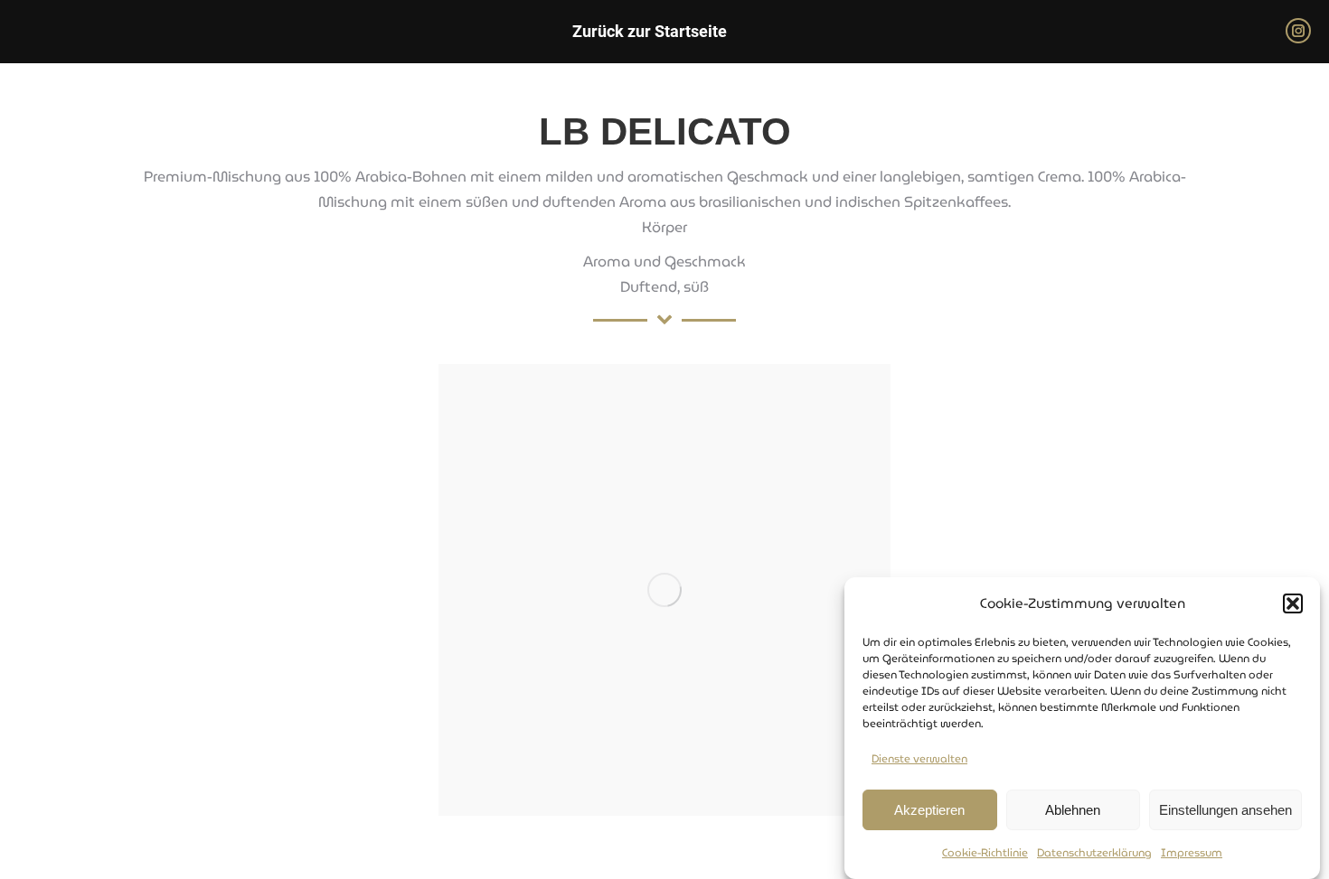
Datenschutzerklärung (1094, 852)
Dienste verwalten (919, 758)
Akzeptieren (929, 810)
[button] (1293, 603)
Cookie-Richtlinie (985, 852)
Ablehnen (1072, 810)
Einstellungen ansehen (1225, 810)
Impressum (1191, 852)
